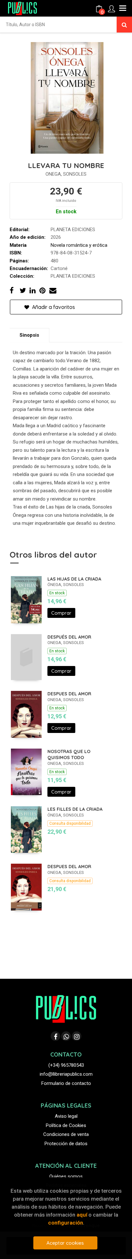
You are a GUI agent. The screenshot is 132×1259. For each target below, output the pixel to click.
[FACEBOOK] (55, 1036)
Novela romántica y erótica (79, 245)
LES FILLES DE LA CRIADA (75, 809)
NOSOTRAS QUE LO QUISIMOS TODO (68, 755)
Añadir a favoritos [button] (53, 307)
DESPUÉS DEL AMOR (69, 637)
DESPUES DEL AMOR (69, 694)
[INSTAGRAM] (76, 1036)
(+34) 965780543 (66, 1065)
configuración (65, 1222)
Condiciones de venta (66, 1134)
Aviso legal (66, 1116)
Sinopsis (29, 335)
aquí (82, 1214)
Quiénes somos (66, 1176)
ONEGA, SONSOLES (66, 174)
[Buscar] (124, 25)
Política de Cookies (66, 1125)
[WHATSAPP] (66, 1036)
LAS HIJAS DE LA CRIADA (74, 579)
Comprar (61, 613)
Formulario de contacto (66, 1083)
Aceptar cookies (65, 1243)
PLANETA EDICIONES (73, 229)
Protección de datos (66, 1143)
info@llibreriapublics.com (66, 1074)
